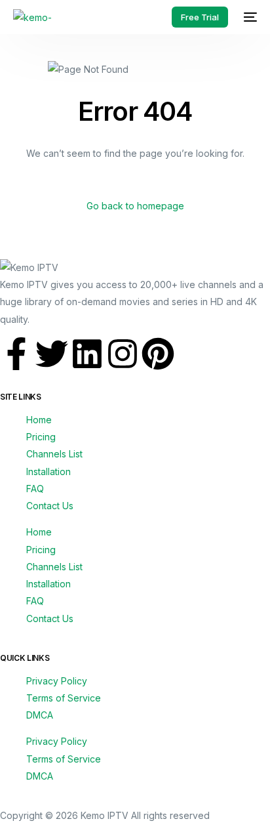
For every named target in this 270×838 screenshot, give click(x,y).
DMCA (39, 715)
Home (39, 419)
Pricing (41, 436)
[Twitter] (51, 353)
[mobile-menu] (249, 17)
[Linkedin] (87, 353)
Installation (48, 471)
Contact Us (49, 505)
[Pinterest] (158, 353)
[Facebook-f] (16, 353)
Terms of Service (63, 697)
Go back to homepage (135, 205)
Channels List (54, 453)
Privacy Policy (56, 680)
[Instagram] (122, 353)
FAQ (35, 488)
